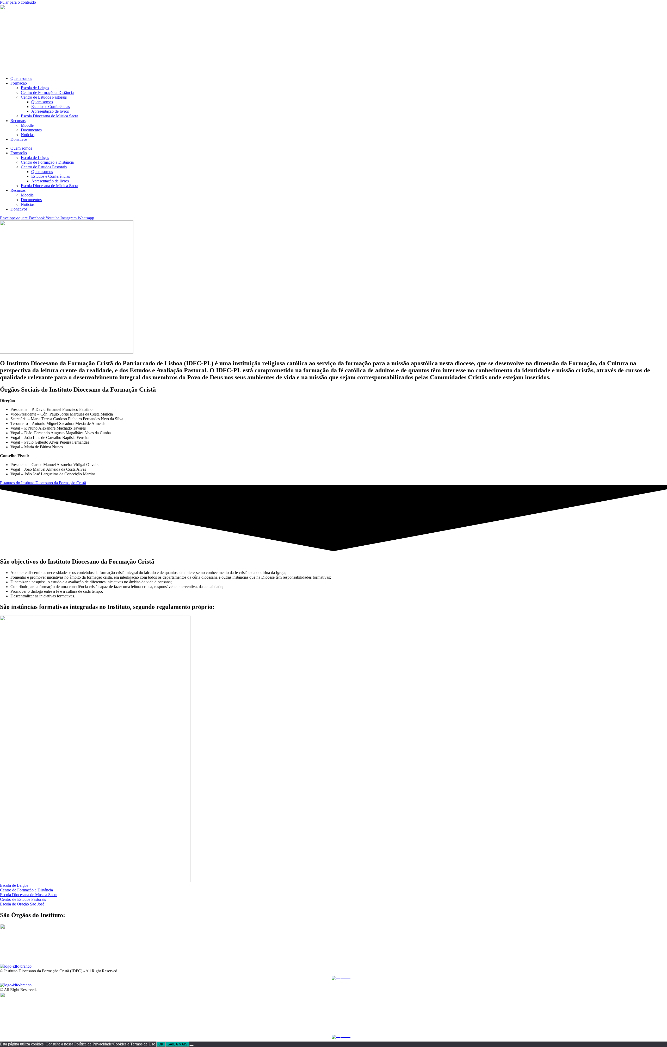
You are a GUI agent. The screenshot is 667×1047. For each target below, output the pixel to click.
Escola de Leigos (35, 88)
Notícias (27, 134)
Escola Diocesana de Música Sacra (49, 116)
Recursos (18, 120)
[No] (191, 1045)
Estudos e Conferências (50, 106)
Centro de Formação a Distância (47, 92)
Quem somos (21, 78)
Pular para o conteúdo (18, 2)
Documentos (31, 130)
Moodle (27, 125)
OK (160, 1044)
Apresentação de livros (50, 111)
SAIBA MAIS (177, 1044)
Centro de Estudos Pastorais (44, 97)
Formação (18, 83)
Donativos (18, 139)
